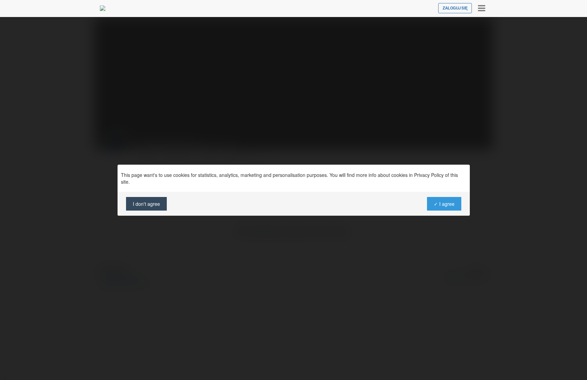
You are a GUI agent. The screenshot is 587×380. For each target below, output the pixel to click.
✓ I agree (443, 203)
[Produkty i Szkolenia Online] (102, 8)
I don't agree (146, 203)
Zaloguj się (455, 8)
